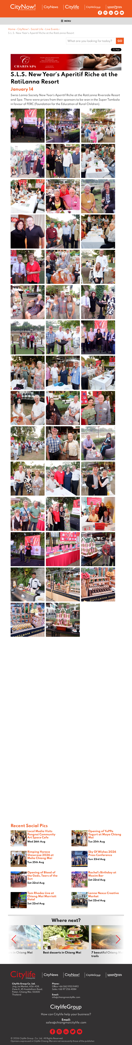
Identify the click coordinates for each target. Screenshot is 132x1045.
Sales (64, 989)
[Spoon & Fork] (114, 7)
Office (65, 986)
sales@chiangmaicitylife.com (66, 1021)
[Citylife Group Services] (93, 7)
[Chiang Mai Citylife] (72, 7)
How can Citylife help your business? (66, 1014)
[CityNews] (50, 7)
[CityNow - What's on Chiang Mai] (72, 975)
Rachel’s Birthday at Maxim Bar (102, 873)
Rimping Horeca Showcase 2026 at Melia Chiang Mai (40, 855)
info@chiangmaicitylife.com (66, 997)
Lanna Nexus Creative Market (103, 894)
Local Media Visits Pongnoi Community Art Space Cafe (41, 834)
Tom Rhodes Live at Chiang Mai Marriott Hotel (41, 896)
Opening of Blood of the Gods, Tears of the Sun (42, 875)
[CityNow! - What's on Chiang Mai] (23, 7)
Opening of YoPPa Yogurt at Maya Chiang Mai (104, 834)
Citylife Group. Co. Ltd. (31, 1038)
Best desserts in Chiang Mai (66, 943)
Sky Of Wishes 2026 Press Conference (102, 853)
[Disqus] (66, 690)
